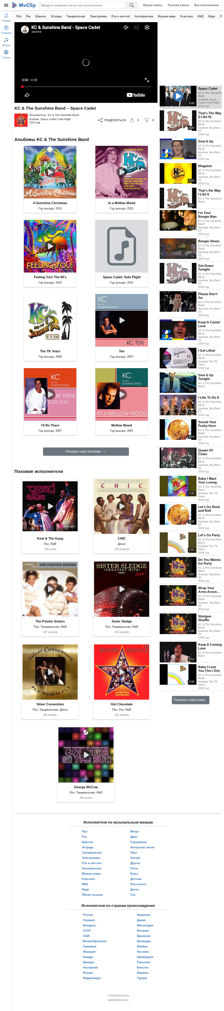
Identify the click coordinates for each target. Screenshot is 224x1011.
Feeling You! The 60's (50, 277)
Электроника (98, 16)
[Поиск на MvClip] (132, 5)
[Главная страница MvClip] (24, 5)
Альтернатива (144, 16)
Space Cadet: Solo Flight (55, 119)
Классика (186, 16)
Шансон (40, 16)
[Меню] (6, 5)
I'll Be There (50, 425)
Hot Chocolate (122, 704)
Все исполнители (206, 5)
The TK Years (50, 351)
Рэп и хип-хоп (121, 16)
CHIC (122, 538)
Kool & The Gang (50, 538)
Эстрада (56, 16)
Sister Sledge (122, 621)
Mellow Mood (121, 425)
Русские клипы (178, 5)
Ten (121, 351)
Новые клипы (153, 5)
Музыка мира (166, 16)
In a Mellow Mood (121, 203)
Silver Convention (50, 704)
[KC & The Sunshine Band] (21, 120)
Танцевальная (75, 16)
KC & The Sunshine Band (63, 115)
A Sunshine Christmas (50, 203)
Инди (211, 16)
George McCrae (86, 787)
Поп (18, 16)
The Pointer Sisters (50, 621)
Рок (28, 16)
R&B (200, 16)
